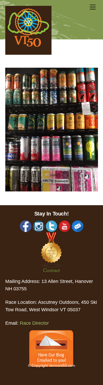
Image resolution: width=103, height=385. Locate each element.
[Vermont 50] (28, 53)
